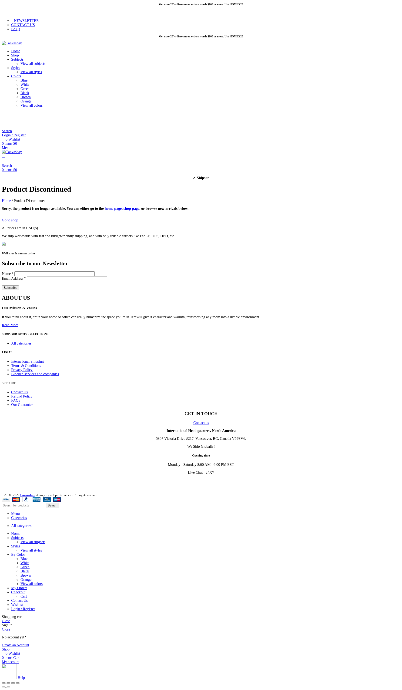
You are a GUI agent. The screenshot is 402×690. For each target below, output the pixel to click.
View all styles (31, 72)
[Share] (8, 683)
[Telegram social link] (39, 12)
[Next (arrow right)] (8, 687)
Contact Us (19, 392)
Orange (25, 101)
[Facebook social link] (7, 12)
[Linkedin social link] (28, 12)
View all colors (31, 105)
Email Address (14, 278)
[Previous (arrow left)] (4, 687)
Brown (25, 97)
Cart (23, 596)
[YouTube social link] (23, 481)
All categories (21, 343)
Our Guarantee (22, 405)
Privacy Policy (22, 370)
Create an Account (15, 645)
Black (24, 93)
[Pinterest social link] (23, 12)
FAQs (15, 400)
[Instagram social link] (17, 481)
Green (25, 89)
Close (6, 621)
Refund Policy (21, 396)
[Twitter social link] (12, 12)
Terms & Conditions (26, 366)
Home (6, 201)
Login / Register (23, 609)
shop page (131, 208)
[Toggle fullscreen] (13, 683)
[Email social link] (17, 12)
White (24, 84)
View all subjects (32, 64)
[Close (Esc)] (4, 683)
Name (7, 274)
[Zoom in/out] (18, 683)
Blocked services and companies (35, 374)
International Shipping (27, 361)
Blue (23, 80)
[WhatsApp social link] (33, 12)
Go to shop (10, 220)
